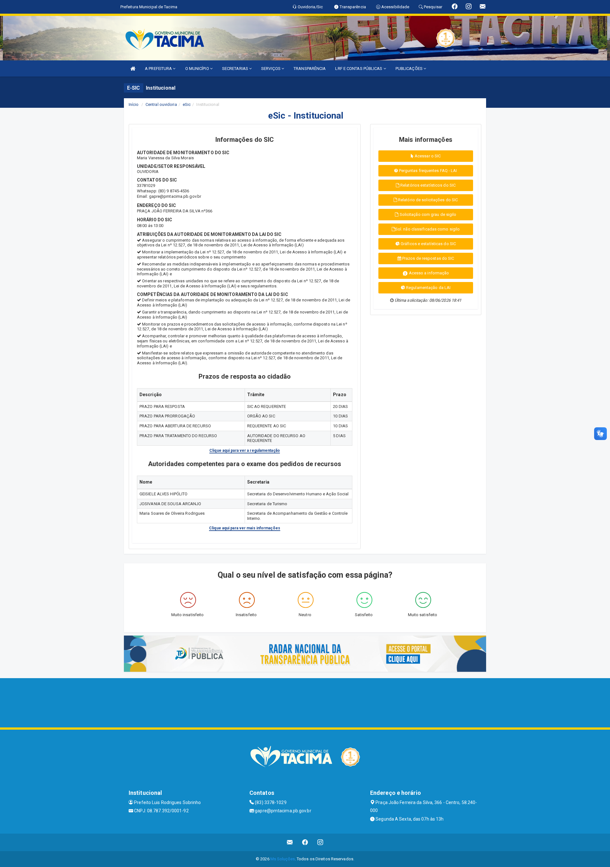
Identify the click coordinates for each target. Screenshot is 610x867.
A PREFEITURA (159, 68)
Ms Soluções (282, 859)
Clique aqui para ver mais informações (244, 528)
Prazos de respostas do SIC (427, 258)
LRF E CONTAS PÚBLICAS (359, 68)
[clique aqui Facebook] (305, 842)
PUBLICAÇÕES (410, 68)
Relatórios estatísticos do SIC (427, 185)
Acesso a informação (428, 273)
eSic (187, 104)
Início (134, 104)
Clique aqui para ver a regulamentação (244, 450)
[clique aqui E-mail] (289, 842)
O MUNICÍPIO (197, 68)
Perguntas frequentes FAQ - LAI (427, 170)
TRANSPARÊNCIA (310, 68)
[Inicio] (133, 68)
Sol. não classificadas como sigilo (427, 229)
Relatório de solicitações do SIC (427, 199)
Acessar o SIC (427, 156)
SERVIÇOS (271, 68)
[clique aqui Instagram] (320, 842)
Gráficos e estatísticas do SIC (428, 243)
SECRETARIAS (235, 68)
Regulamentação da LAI (428, 287)
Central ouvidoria (161, 104)
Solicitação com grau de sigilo (428, 214)
